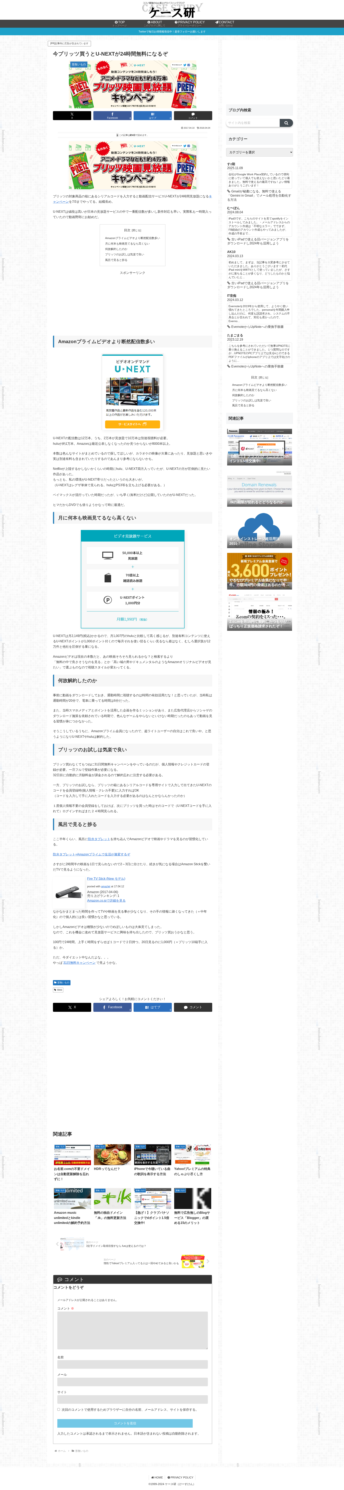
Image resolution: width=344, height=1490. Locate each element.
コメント (65, 1308)
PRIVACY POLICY (182, 1477)
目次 (127, 230)
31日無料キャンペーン (79, 962)
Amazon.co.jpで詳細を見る (106, 900)
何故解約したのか (116, 249)
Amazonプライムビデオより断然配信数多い (132, 238)
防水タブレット (99, 839)
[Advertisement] (132, 303)
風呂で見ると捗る (116, 260)
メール (62, 1374)
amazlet (105, 886)
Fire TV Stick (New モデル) (106, 878)
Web (59, 989)
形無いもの (63, 982)
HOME (158, 1477)
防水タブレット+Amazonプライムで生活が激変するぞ (91, 854)
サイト (62, 1392)
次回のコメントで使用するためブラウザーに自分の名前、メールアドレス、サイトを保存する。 (130, 1409)
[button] (286, 123)
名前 (60, 1357)
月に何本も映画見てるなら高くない (127, 243)
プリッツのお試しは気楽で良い (124, 254)
